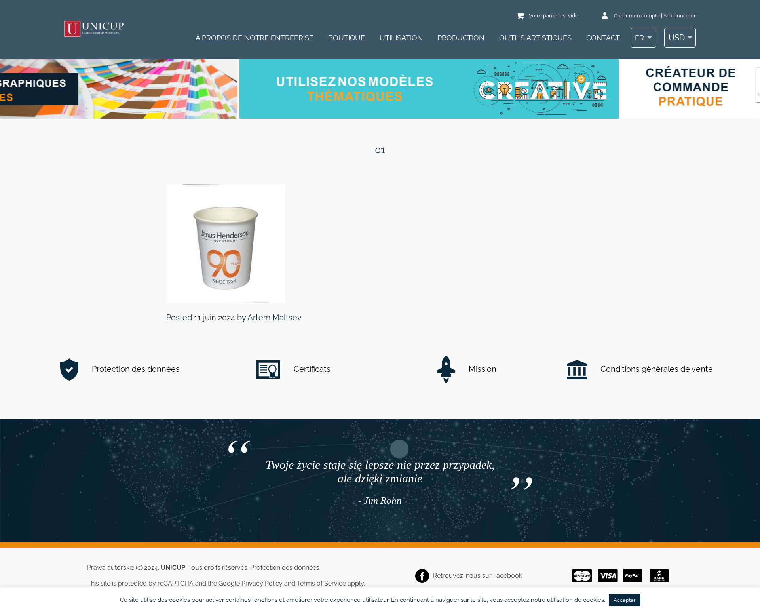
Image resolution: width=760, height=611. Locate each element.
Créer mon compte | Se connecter (655, 16)
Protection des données (135, 369)
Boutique (346, 38)
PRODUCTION (460, 38)
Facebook (507, 575)
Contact (603, 38)
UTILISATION (401, 38)
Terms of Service (321, 583)
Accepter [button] (625, 600)
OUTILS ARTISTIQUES (535, 38)
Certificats (311, 369)
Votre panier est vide (553, 16)
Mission (481, 369)
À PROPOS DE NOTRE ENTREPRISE (255, 38)
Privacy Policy (262, 583)
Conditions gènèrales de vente (655, 369)
